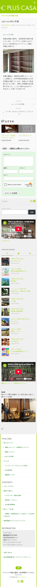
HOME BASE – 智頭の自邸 (13, 495)
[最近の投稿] (7, 253)
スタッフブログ (8, 486)
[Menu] (34, 2)
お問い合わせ (8, 552)
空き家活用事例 (10, 504)
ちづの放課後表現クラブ (19, 351)
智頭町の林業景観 (17, 311)
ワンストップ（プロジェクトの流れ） (17, 465)
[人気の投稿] (18, 253)
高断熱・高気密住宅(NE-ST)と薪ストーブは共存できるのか (18, 515)
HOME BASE (5, 241)
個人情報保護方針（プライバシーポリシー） (17, 557)
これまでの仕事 (8, 456)
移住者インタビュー (11, 500)
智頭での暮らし (20, 258)
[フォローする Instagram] (31, 201)
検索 (31, 212)
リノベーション (15, 289)
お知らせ (13, 268)
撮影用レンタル (10, 475)
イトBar (13, 301)
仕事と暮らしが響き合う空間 (20, 291)
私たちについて (8, 443)
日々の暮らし (15, 341)
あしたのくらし (16, 261)
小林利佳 (13, 258)
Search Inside (5, 208)
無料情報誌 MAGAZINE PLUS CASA (14, 520)
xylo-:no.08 (5, 16)
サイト (5, 175)
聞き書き (14, 281)
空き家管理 (8, 470)
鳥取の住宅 (14, 16)
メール (22, 168)
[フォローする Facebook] (34, 201)
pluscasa (6, 25)
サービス (6, 461)
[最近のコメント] (30, 253)
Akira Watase (22, 577)
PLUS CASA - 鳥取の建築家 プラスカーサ (14, 2)
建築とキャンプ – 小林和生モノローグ (14, 383)
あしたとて (14, 321)
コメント (7, 154)
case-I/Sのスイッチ (25, 135)
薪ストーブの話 (8, 509)
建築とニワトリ (16, 331)
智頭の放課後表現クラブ (19, 271)
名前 (5, 168)
